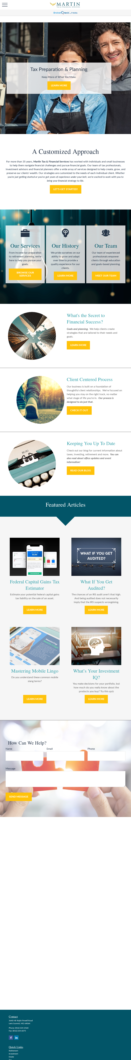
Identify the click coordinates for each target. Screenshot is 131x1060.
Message (10, 768)
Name (9, 749)
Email (50, 749)
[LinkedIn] (16, 1037)
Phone (91, 749)
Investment (13, 1054)
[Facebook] (11, 1037)
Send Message (18, 796)
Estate (11, 1057)
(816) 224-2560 (21, 1028)
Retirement (13, 1051)
